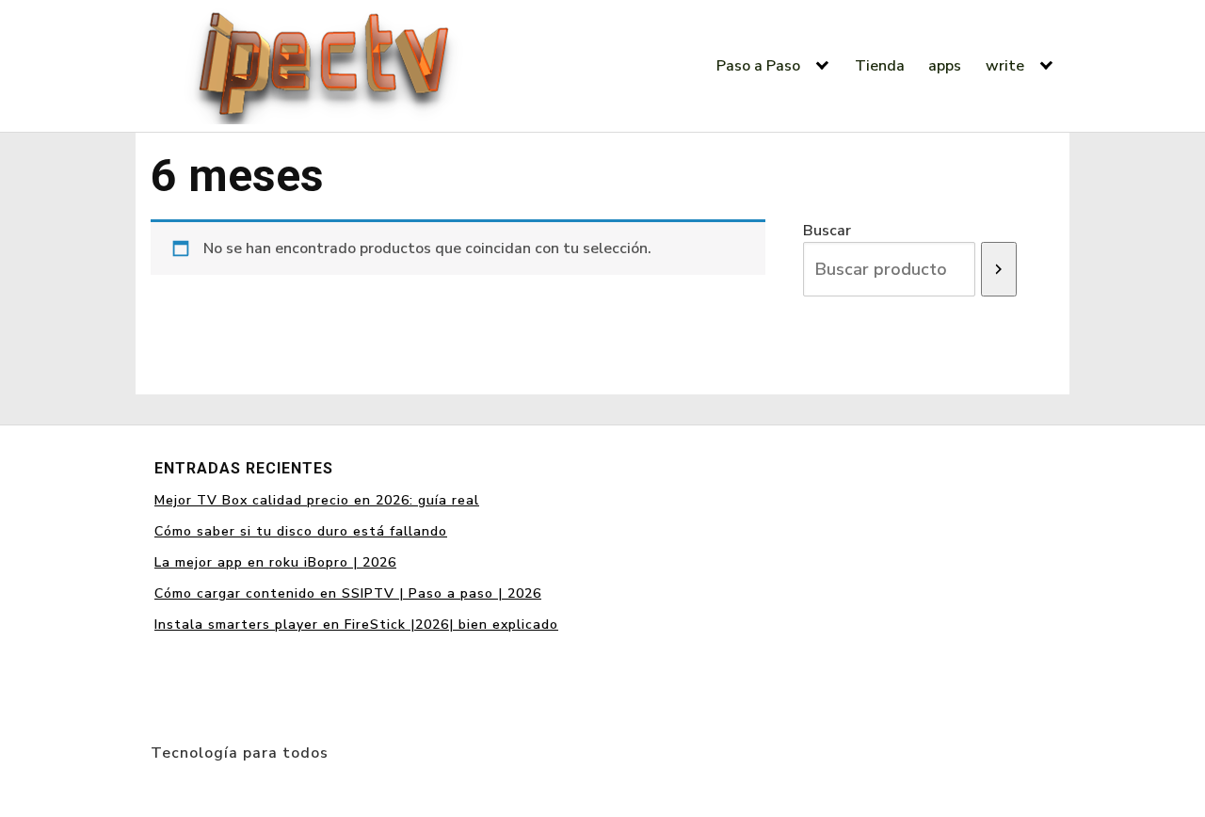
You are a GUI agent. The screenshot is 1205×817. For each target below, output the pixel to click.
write (1005, 65)
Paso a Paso (758, 65)
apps (944, 65)
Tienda (880, 65)
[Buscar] (999, 269)
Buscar (827, 230)
